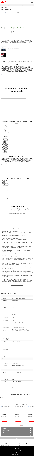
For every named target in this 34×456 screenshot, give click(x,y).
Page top (17, 438)
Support (20, 445)
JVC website (27, 163)
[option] (7, 415)
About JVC (3, 443)
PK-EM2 (1, 397)
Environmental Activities (22, 443)
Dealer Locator (4, 440)
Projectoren (9, 5)
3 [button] (22, 425)
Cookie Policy (22, 450)
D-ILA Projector (13, 5)
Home (2, 5)
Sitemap (20, 440)
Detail (4, 421)
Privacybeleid (18, 450)
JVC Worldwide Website (5, 445)
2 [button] (21, 425)
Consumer (5, 5)
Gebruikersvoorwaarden (12, 450)
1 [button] (20, 425)
